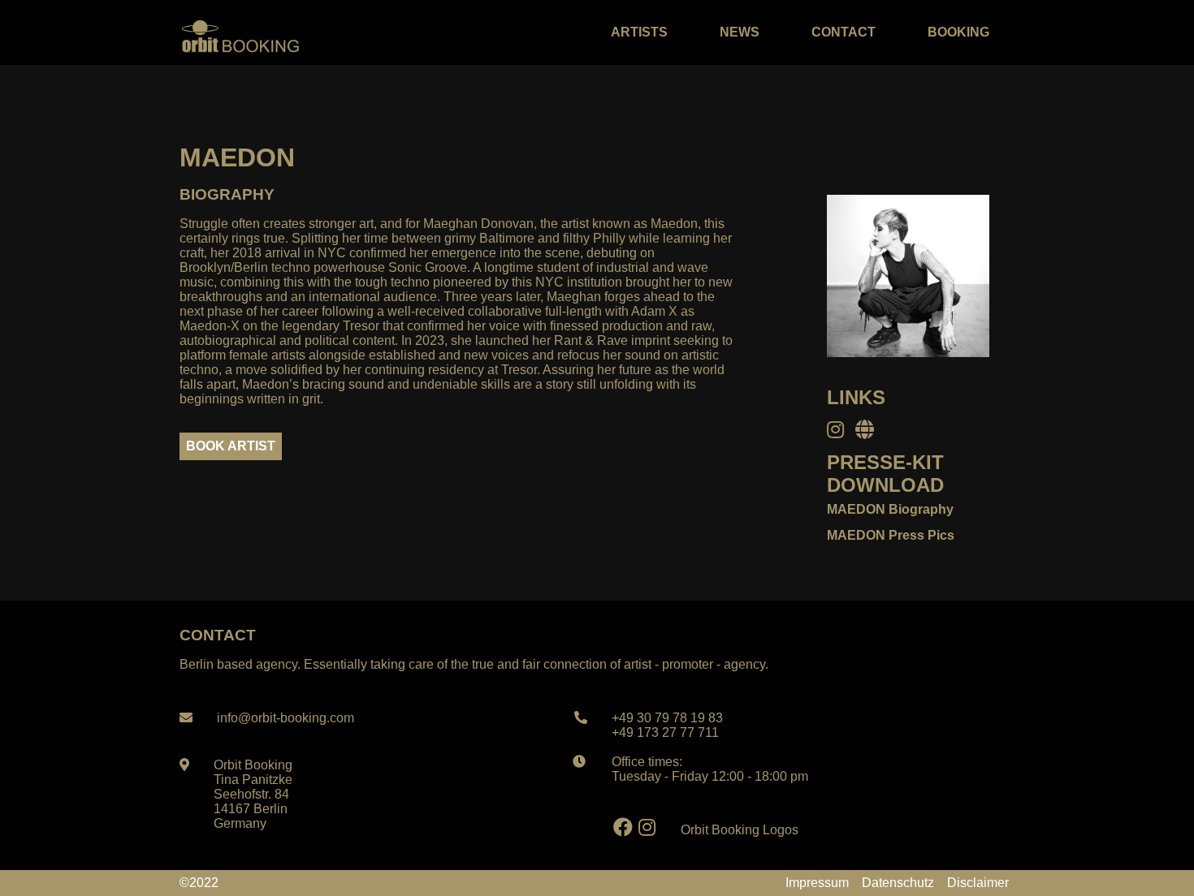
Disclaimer (978, 883)
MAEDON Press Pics (890, 535)
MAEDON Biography (890, 509)
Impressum (817, 883)
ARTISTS (639, 32)
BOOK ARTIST (230, 446)
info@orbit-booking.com (285, 718)
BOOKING (958, 32)
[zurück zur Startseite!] (240, 32)
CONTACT (843, 32)
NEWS (739, 32)
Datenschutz (898, 883)
